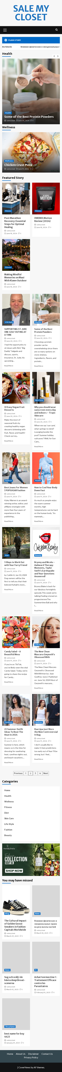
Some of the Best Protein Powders (29, 116)
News (37, 914)
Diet (7, 400)
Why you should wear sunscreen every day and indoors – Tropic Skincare (45, 411)
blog (7, 914)
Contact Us (47, 1053)
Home (7, 790)
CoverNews (24, 1067)
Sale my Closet (31, 13)
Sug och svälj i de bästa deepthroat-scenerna (14, 980)
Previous (18, 773)
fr (36, 970)
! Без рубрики (10, 1027)
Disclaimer (33, 1053)
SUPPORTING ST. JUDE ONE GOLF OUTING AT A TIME (15, 332)
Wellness (9, 161)
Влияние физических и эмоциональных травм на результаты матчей (45, 923)
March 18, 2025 (42, 933)
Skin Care (39, 400)
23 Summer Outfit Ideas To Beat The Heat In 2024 (13, 732)
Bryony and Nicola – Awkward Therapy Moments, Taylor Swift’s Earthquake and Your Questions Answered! (44, 569)
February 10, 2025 (43, 992)
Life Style (9, 322)
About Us (20, 1053)
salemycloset (10, 121)
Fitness (8, 211)
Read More (8, 366)
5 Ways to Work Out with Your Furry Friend (15, 563)
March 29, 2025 (12, 936)
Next (45, 773)
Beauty (38, 555)
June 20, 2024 (23, 121)
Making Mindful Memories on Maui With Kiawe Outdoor (15, 277)
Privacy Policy (31, 1057)
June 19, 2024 (23, 169)
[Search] (56, 29)
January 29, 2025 (13, 1043)
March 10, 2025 (12, 989)
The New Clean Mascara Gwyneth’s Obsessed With (44, 654)
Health (8, 113)
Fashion (8, 481)
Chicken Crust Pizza (18, 165)
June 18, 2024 (11, 233)
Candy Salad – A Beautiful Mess (12, 653)
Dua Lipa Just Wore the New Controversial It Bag (46, 732)
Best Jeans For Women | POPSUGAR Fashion (16, 489)
